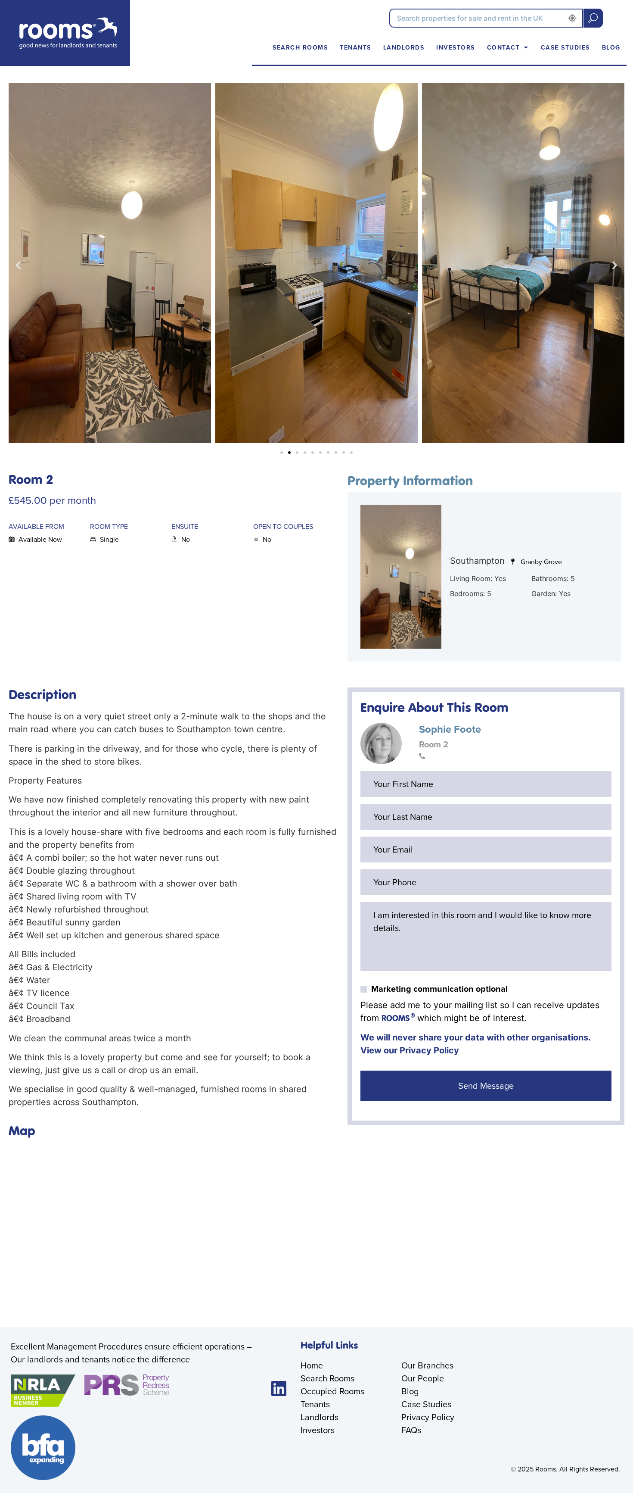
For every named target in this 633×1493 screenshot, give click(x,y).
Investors (455, 47)
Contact (503, 47)
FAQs (411, 1430)
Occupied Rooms (332, 1391)
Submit (593, 18)
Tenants (355, 47)
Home (312, 1365)
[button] (18, 264)
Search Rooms (300, 47)
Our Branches (427, 1365)
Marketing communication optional (439, 988)
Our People (422, 1378)
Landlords (404, 47)
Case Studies (565, 47)
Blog (611, 47)
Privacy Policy (429, 1050)
